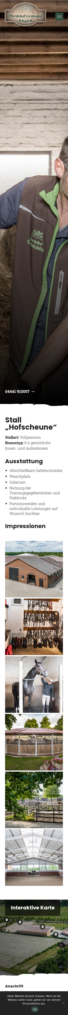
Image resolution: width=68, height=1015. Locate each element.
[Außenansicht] (34, 569)
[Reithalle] (34, 857)
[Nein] (63, 1003)
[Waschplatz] (34, 684)
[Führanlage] (34, 742)
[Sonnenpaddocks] (34, 800)
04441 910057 (17, 391)
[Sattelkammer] (34, 627)
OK (35, 1009)
